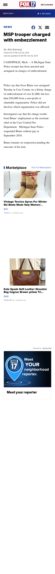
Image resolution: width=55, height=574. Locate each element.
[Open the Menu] (5, 4)
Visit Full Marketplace (41, 168)
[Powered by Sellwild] (46, 348)
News (8, 26)
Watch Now (46, 5)
